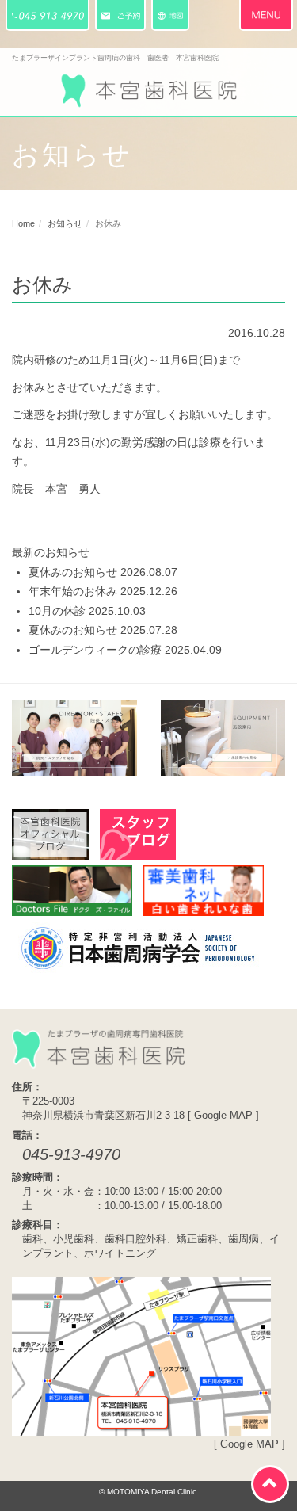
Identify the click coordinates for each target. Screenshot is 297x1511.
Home (23, 223)
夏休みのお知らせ (73, 572)
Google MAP (223, 1115)
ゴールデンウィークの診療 (95, 649)
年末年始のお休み (73, 591)
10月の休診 (57, 611)
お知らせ (65, 223)
